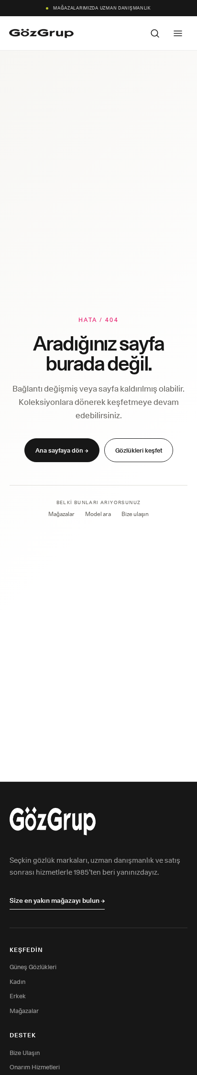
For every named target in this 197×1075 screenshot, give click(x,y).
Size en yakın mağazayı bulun (57, 900)
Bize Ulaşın (25, 1052)
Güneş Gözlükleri (33, 966)
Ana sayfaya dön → (61, 450)
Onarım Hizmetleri (35, 1067)
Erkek (18, 996)
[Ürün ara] (154, 33)
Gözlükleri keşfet (138, 450)
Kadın (17, 981)
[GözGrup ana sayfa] (41, 33)
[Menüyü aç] (177, 33)
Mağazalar (61, 514)
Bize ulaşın (135, 514)
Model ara (98, 514)
